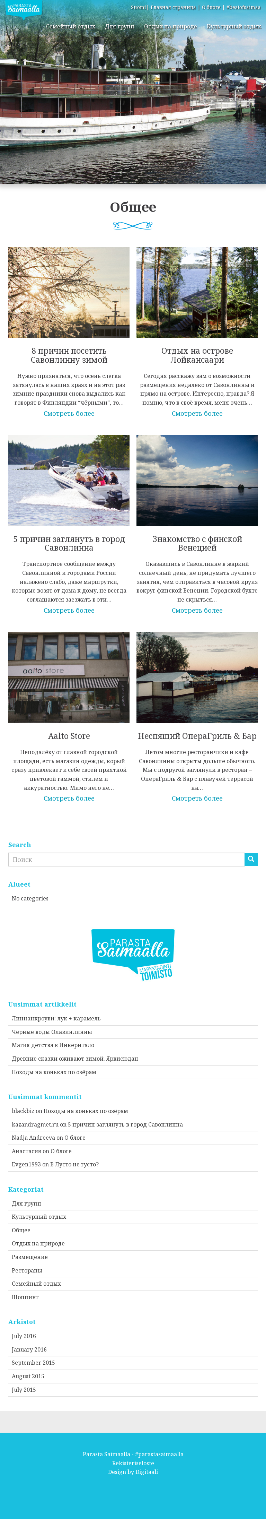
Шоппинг (25, 1297)
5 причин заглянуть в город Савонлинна (125, 1124)
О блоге (211, 7)
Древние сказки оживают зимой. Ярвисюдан (75, 1058)
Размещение (30, 1257)
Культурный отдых (234, 26)
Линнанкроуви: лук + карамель (56, 1018)
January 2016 (29, 1349)
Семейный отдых (70, 26)
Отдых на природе (170, 26)
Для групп (119, 26)
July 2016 (24, 1336)
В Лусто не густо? (74, 1164)
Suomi (138, 7)
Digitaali (146, 1472)
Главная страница (173, 7)
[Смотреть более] (69, 327)
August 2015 (28, 1376)
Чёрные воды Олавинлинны (52, 1032)
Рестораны (27, 1270)
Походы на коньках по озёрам (54, 1072)
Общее (21, 1230)
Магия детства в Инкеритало (53, 1045)
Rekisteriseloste (133, 1463)
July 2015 (24, 1389)
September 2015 (33, 1362)
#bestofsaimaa (244, 7)
